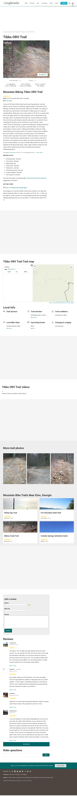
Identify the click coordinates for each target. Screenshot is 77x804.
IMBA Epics (29, 777)
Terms (25, 780)
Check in (38, 80)
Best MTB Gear (37, 777)
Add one (33, 328)
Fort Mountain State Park (51, 513)
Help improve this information (35, 178)
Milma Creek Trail (11, 536)
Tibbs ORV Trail (31, 31)
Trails (26, 3)
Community (44, 3)
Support (64, 3)
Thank (14, 665)
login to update (58, 317)
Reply (10, 665)
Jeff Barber (34, 315)
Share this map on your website (67, 302)
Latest (56, 3)
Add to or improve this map (54, 302)
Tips (38, 3)
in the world (8, 101)
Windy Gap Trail (10, 513)
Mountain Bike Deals (47, 777)
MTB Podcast (12, 777)
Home (4, 31)
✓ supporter (18, 669)
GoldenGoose (13, 152)
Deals (51, 3)
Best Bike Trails (21, 777)
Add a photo (24, 80)
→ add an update (38, 152)
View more (9, 328)
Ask (46, 755)
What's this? (34, 317)
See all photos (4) (42, 74)
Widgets (24, 774)
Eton (26, 31)
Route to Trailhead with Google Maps (16, 188)
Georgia (23, 31)
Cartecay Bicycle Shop (13, 326)
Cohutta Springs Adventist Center (54, 536)
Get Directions (14, 80)
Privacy (30, 780)
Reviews (32, 3)
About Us (12, 774)
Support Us (18, 774)
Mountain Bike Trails (10, 31)
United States (18, 31)
